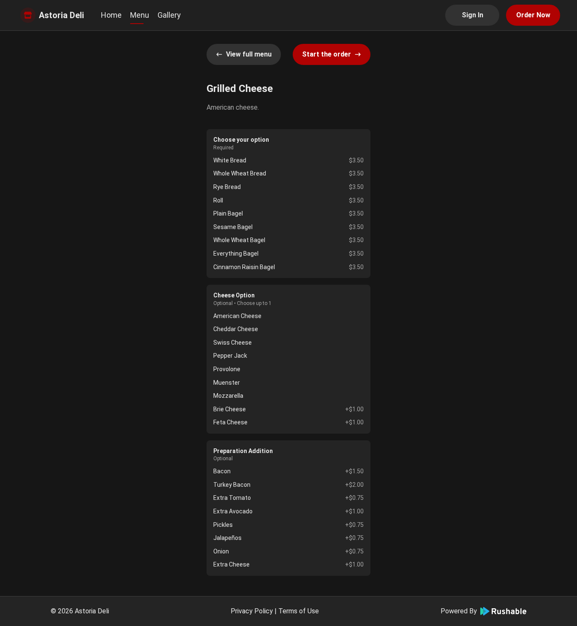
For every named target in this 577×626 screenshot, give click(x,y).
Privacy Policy (252, 611)
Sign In (472, 15)
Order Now (533, 15)
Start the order (326, 54)
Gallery (169, 15)
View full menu (249, 54)
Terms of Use (298, 611)
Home (111, 15)
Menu (139, 15)
